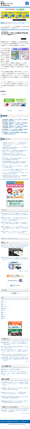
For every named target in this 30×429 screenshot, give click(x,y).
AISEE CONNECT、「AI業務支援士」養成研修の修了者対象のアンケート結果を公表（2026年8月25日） (14, 151)
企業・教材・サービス (9, 26)
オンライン (5, 300)
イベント (5, 302)
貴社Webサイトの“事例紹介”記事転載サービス (13, 369)
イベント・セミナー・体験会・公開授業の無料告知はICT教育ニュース (15, 374)
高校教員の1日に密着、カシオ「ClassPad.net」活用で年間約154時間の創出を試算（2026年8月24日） (15, 401)
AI (3, 314)
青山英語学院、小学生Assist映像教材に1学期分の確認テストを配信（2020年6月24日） (14, 133)
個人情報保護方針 (9, 421)
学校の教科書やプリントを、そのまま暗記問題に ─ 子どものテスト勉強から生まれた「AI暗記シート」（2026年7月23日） (15, 228)
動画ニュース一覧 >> (24, 271)
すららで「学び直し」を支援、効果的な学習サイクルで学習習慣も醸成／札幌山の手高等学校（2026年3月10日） (15, 355)
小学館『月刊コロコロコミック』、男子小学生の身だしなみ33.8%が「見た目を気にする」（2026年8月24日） (15, 393)
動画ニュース (4, 242)
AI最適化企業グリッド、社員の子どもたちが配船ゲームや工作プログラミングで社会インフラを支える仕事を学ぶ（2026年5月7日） (15, 343)
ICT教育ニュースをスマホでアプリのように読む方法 (14, 371)
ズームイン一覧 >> (24, 234)
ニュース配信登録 (20, 9)
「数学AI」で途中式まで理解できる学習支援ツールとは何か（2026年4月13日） (15, 347)
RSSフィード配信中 (15, 275)
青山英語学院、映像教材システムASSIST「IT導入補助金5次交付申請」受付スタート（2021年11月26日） (14, 123)
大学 (4, 310)
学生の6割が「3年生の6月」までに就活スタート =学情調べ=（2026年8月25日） (14, 166)
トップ (2, 26)
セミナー (5, 304)
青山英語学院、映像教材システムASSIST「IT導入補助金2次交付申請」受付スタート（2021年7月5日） (14, 127)
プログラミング (6, 306)
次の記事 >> (21, 110)
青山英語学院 (4, 94)
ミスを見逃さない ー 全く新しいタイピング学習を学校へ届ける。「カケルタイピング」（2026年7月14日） (15, 232)
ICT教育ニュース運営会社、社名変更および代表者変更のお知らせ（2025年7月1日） (15, 411)
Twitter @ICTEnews (15, 285)
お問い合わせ (25, 421)
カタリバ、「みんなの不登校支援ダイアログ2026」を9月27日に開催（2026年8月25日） (15, 173)
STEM (4, 316)
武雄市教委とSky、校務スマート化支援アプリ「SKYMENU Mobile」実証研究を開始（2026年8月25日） (14, 155)
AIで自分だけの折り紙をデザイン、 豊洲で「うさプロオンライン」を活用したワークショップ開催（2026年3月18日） (15, 351)
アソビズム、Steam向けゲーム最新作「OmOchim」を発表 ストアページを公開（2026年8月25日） (14, 170)
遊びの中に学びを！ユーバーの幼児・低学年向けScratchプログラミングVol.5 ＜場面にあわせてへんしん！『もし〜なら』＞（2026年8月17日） (16, 219)
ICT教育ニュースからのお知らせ (9, 407)
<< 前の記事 (9, 110)
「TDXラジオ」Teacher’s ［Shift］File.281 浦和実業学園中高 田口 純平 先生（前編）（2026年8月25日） (15, 246)
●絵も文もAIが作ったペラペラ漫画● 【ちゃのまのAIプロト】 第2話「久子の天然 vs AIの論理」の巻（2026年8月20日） (15, 214)
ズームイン (4, 210)
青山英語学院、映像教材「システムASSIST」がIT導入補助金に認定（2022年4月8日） (14, 120)
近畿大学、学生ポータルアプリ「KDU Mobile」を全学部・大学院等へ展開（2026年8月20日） (15, 388)
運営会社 (3, 421)
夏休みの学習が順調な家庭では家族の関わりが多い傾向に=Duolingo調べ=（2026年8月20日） (15, 397)
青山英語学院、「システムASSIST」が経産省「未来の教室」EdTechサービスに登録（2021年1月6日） (14, 130)
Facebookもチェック (15, 280)
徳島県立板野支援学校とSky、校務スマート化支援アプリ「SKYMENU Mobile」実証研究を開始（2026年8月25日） (14, 163)
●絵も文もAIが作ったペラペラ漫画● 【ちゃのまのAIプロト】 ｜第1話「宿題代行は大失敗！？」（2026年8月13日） (15, 223)
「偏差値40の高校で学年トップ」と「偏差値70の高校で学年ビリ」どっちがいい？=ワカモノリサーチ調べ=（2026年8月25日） (14, 144)
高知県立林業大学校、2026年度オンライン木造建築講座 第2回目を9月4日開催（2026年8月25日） (14, 176)
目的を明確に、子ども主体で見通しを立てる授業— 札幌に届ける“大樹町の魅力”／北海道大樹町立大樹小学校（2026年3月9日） (15, 359)
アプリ (4, 312)
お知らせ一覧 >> (25, 413)
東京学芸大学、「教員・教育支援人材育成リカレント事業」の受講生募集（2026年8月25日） (14, 159)
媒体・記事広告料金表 (10, 9)
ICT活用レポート (5, 338)
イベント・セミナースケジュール (10, 238)
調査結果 (5, 308)
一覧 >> (27, 361)
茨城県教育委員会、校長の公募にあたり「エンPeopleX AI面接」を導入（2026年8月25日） (15, 148)
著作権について (17, 421)
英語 (4, 318)
